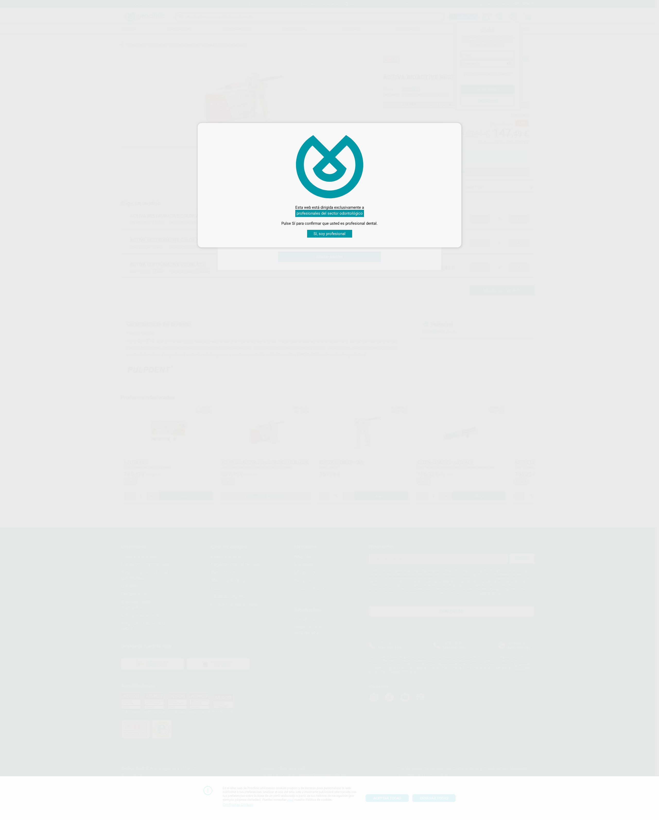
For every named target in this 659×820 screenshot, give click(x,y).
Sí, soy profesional (329, 233)
